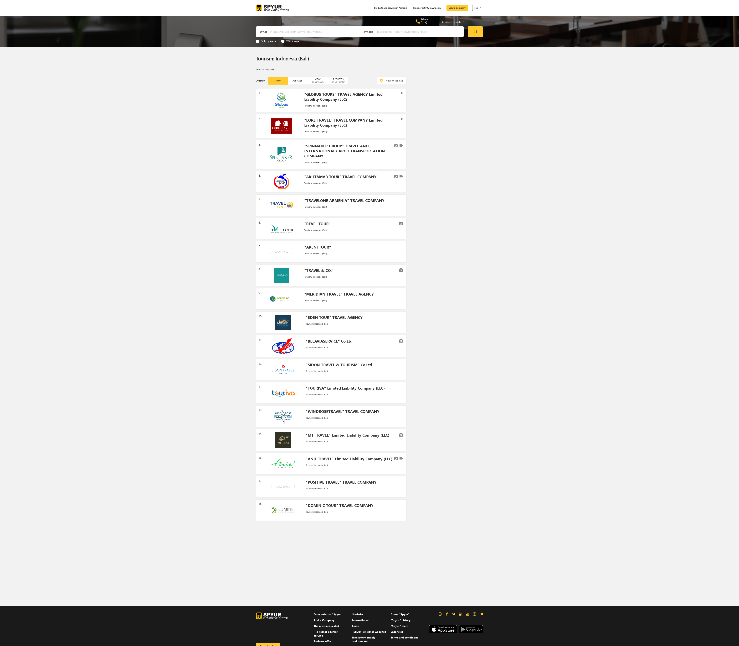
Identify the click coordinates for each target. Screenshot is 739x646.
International (360, 620)
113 (424, 22)
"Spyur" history (401, 620)
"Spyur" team (399, 626)
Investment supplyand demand (363, 639)
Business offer (322, 641)
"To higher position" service (326, 633)
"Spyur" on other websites (369, 631)
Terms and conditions (404, 637)
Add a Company (457, 8)
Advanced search (451, 22)
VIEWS (318, 80)
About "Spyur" (400, 614)
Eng (476, 8)
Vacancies (397, 631)
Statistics (357, 614)
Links (355, 626)
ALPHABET (298, 80)
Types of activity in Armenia (427, 8)
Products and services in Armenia (390, 8)
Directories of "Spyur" (328, 614)
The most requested (326, 626)
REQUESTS (338, 80)
